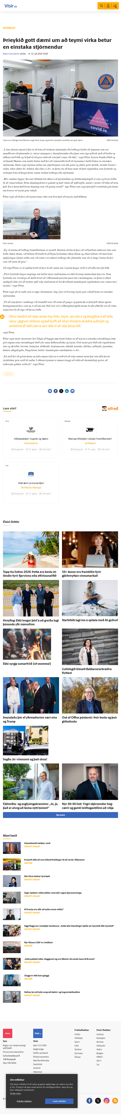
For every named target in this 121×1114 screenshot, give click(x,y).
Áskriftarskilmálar (41, 1061)
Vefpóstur (37, 1072)
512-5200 (42, 1046)
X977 (99, 1061)
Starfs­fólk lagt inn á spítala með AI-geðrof (90, 620)
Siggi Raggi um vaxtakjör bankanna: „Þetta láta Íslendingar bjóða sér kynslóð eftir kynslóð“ (69, 926)
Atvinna (100, 1042)
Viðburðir (101, 1046)
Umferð (36, 1068)
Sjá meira (60, 815)
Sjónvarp (79, 1053)
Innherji (100, 1034)
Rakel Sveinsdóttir (11, 54)
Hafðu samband (40, 1053)
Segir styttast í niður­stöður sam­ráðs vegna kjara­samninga (53, 893)
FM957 (100, 1057)
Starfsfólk (37, 1064)
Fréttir (77, 1034)
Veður (99, 1050)
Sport (77, 1042)
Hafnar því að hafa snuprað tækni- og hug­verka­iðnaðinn (52, 992)
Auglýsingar (38, 1049)
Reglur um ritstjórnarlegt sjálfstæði (14, 1047)
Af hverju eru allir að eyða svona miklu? (43, 910)
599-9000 (11, 1063)
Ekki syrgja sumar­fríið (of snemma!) (27, 664)
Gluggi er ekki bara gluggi (36, 976)
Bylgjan (100, 1053)
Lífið (77, 1046)
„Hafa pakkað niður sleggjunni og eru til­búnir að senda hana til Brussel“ (59, 959)
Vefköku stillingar (24, 1101)
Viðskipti (79, 1038)
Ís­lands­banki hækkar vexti (37, 843)
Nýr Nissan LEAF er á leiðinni (38, 943)
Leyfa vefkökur (59, 1101)
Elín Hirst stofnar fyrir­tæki (37, 876)
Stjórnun (8, 374)
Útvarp (78, 1057)
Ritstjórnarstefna (41, 1057)
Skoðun (78, 1050)
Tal (98, 1065)
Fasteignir (101, 1038)
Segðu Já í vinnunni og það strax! (25, 759)
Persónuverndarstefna (13, 1052)
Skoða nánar (15, 1093)
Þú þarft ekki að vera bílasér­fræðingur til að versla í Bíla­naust (54, 860)
